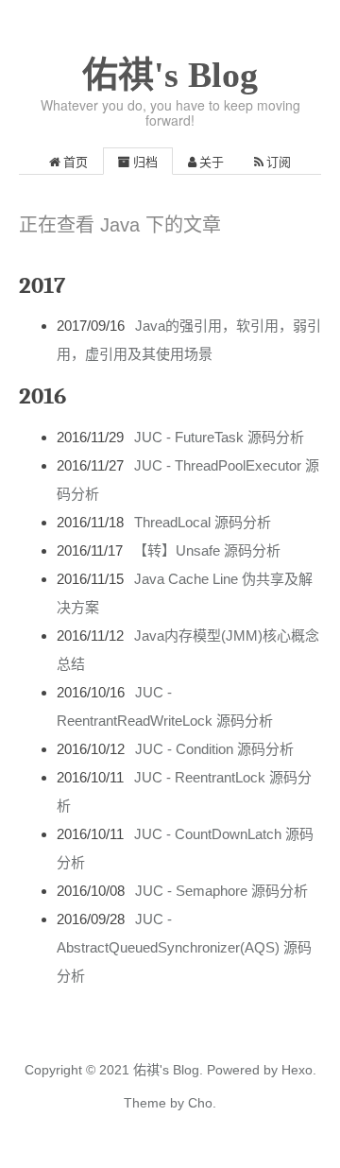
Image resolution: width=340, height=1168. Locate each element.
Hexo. (297, 1069)
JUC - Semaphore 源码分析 (221, 891)
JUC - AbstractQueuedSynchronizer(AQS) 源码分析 (184, 947)
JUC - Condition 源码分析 (214, 749)
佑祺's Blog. (168, 1069)
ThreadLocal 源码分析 (202, 522)
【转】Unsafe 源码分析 (206, 550)
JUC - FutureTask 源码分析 (219, 437)
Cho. (200, 1102)
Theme (145, 1102)
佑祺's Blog (170, 74)
